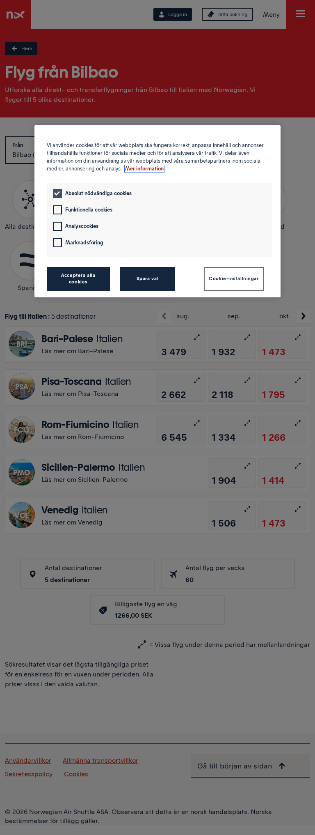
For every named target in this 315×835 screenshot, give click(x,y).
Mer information (144, 169)
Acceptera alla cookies (78, 278)
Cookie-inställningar (233, 278)
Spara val (147, 278)
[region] (157, 211)
